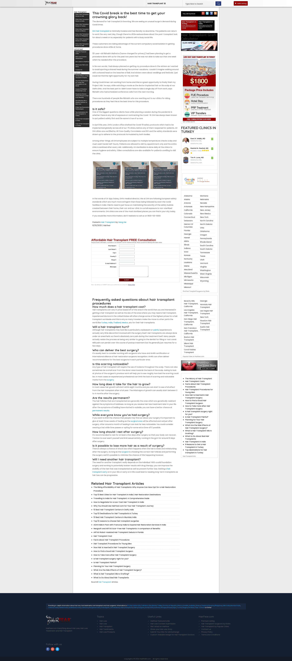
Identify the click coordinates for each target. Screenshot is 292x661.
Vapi (196, 607)
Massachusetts (191, 273)
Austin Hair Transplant (205, 328)
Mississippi (188, 283)
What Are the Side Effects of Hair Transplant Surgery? (118, 570)
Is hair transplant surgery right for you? (111, 558)
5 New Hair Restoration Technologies (82, 108)
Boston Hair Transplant (189, 338)
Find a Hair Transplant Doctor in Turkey (82, 25)
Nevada (203, 203)
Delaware (188, 220)
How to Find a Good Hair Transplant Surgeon (113, 551)
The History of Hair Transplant (198, 378)
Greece (198, 605)
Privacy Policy (206, 632)
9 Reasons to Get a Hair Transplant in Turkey (195, 445)
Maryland (188, 269)
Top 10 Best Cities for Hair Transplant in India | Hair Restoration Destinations (127, 494)
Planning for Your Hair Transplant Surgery (112, 566)
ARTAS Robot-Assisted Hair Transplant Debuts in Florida (118, 532)
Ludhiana (84, 607)
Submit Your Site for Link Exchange (164, 632)
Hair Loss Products (107, 632)
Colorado (188, 213)
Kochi (131, 607)
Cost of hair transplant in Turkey (82, 124)
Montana (204, 196)
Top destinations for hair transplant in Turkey (82, 113)
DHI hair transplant (100, 31)
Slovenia (211, 605)
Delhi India (226, 605)
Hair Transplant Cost (103, 536)
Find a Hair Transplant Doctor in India (82, 20)
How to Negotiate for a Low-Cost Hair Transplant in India (119, 502)
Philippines (218, 605)
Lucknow (157, 607)
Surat (147, 607)
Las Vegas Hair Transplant (206, 312)
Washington (205, 270)
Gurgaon (141, 607)
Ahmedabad (115, 607)
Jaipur (122, 607)
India (110, 322)
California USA (146, 605)
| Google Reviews (203, 181)
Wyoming (204, 281)
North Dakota (206, 224)
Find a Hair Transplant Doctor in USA (82, 15)
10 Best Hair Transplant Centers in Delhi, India (114, 509)
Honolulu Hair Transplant (206, 306)
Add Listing (241, 3)
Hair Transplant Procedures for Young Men (113, 543)
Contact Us (79, 69)
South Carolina (206, 245)
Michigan (188, 276)
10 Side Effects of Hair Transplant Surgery (82, 76)
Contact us (206, 629)
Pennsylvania (206, 238)
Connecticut (189, 217)
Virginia (203, 266)
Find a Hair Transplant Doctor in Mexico (82, 30)
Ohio (202, 227)
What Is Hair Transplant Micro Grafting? (111, 574)
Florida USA (136, 605)
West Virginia (206, 274)
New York (204, 217)
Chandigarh (105, 607)
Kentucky (188, 259)
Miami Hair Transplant (189, 344)
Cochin (179, 607)
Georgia (187, 234)
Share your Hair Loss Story (82, 65)
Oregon (203, 235)
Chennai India (53, 607)
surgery (110, 380)
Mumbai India (235, 605)
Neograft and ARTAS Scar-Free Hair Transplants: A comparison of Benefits (127, 528)
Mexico (125, 322)
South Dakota (206, 249)
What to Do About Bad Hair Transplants (111, 577)
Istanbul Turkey (157, 605)
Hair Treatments (106, 629)
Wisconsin (204, 277)
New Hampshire (207, 206)
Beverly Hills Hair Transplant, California (191, 304)
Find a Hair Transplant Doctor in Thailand (82, 39)
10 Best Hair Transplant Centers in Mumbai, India (115, 517)
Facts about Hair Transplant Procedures (112, 540)
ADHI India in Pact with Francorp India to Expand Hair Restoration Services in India (130, 524)
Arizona (187, 203)
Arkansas (188, 206)
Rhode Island (205, 242)
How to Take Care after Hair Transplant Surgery (115, 555)
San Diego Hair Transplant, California (190, 322)
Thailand (117, 322)
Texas (202, 256)
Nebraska (204, 199)
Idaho (186, 241)
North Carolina (206, 220)
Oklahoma (204, 231)
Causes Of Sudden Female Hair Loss (81, 89)
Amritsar (191, 607)
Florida (187, 230)
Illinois (186, 244)
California (188, 210)
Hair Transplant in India (195, 441)
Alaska (187, 199)
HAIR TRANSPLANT (155, 3)
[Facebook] (211, 13)
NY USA (129, 605)
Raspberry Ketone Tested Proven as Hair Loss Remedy (82, 95)
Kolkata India (63, 607)
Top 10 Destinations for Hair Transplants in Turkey (116, 513)
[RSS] (215, 13)
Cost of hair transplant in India (82, 119)
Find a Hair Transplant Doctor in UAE (82, 44)
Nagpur (185, 607)
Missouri (187, 287)
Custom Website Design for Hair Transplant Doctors (172, 634)
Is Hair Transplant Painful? (105, 562)
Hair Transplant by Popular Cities (215, 626)
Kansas (187, 255)
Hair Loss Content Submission (81, 57)
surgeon (125, 452)
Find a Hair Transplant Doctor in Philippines (82, 34)
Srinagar (163, 607)
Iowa (186, 251)
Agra (174, 607)
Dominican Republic (170, 605)
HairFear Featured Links (81, 52)
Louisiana (188, 262)
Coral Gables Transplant (190, 351)
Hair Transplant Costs (195, 381)
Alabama (188, 196)
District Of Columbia (188, 225)
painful (156, 330)
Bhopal (169, 607)
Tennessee (205, 252)
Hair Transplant (108, 222)
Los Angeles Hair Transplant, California (191, 313)
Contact (202, 607)
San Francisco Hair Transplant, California (191, 331)
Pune (126, 607)
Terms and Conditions (210, 634)
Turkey (104, 322)
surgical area (136, 421)
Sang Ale (122, 222)
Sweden (185, 605)
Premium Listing (208, 621)
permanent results (100, 410)
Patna (135, 607)
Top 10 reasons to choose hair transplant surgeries (116, 521)
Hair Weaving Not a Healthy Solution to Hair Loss (81, 102)
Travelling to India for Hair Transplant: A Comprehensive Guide (121, 498)
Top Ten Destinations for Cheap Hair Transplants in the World (82, 83)
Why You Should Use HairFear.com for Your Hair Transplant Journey (124, 506)
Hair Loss (103, 621)
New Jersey (205, 210)
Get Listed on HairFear (82, 61)
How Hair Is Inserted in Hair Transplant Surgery (114, 547)
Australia (192, 605)
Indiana (187, 248)
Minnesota (188, 280)
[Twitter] (207, 13)
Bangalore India (94, 607)
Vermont (204, 263)
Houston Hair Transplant (205, 322)
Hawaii (187, 237)
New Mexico (205, 213)
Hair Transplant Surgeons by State (215, 623)
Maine (186, 266)
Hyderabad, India (75, 607)
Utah (202, 259)
